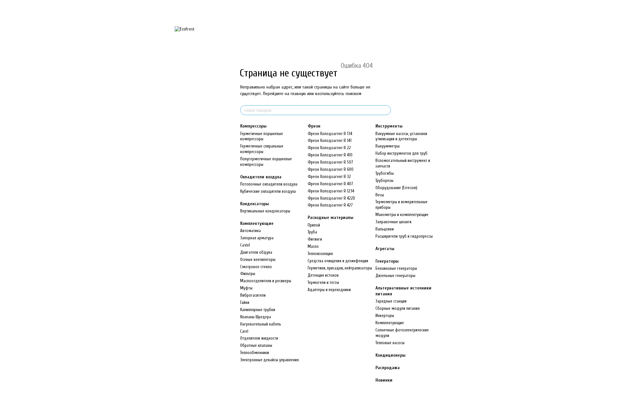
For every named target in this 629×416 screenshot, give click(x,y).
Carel (244, 331)
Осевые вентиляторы (258, 259)
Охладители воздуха (260, 177)
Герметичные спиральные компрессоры (261, 149)
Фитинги (315, 239)
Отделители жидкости (259, 338)
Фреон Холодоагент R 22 (329, 147)
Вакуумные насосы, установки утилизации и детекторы (401, 136)
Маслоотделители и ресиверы (265, 280)
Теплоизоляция (320, 253)
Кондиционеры (390, 355)
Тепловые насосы (390, 342)
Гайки (244, 302)
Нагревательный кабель (260, 324)
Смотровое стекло (256, 266)
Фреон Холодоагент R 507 (330, 162)
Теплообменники (254, 352)
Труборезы (384, 180)
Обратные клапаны (256, 345)
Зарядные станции (391, 301)
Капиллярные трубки (257, 309)
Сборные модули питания (397, 308)
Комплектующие (257, 223)
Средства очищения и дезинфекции (338, 260)
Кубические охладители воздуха (268, 191)
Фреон (314, 126)
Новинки (383, 380)
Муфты (246, 288)
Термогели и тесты (323, 282)
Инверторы (384, 315)
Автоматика (250, 230)
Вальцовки (384, 229)
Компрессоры (253, 126)
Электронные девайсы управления (269, 359)
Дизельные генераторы (395, 275)
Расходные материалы (330, 217)
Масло (313, 246)
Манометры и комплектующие (402, 214)
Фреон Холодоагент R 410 (330, 154)
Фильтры (247, 273)
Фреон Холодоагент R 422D (331, 198)
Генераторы (387, 261)
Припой (314, 225)
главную (298, 93)
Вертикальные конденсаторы (265, 210)
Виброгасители (253, 295)
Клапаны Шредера (255, 316)
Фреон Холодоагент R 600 (330, 169)
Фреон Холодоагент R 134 (330, 133)
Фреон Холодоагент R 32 (329, 176)
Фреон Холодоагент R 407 (330, 183)
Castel (245, 245)
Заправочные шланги (393, 221)
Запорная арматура (257, 237)
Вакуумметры (387, 146)
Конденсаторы (254, 204)
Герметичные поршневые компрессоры (261, 136)
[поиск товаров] (385, 110)
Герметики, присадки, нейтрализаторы (340, 268)
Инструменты (389, 126)
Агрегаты (384, 248)
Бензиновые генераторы (396, 268)
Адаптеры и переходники (329, 289)
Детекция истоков (323, 275)
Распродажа (387, 367)
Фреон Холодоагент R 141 (330, 140)
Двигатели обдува (256, 252)
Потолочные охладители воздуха (268, 184)
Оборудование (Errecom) (396, 187)
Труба (312, 231)
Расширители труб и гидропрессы (404, 236)
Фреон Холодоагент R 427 (330, 205)
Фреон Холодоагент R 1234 (331, 190)
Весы (379, 194)
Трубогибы (384, 173)
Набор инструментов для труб (401, 153)
